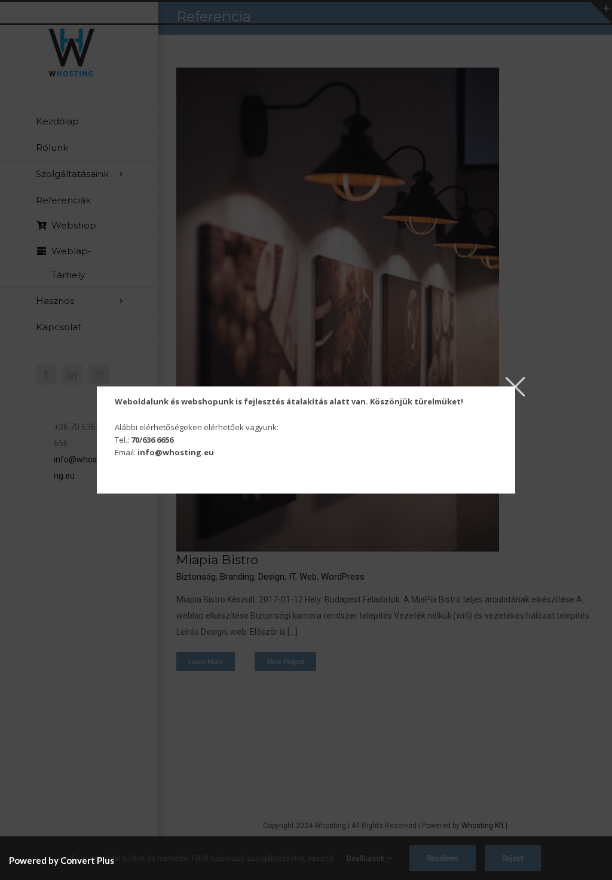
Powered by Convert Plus (61, 860)
